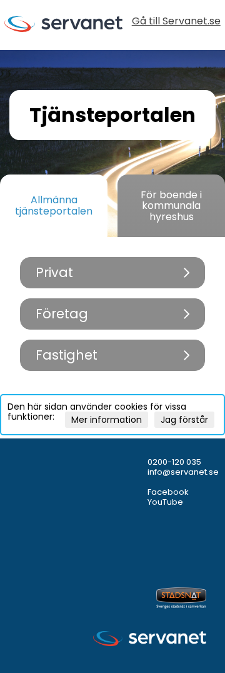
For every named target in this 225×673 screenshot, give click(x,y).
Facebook (168, 492)
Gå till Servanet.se (176, 22)
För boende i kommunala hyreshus (171, 206)
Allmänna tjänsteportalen (53, 205)
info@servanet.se (183, 472)
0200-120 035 (174, 462)
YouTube (165, 502)
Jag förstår (184, 419)
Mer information (106, 419)
